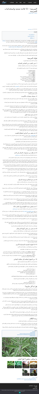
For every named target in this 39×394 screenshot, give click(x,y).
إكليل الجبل (16, 46)
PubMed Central (32, 332)
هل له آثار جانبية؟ (31, 36)
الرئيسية (35, 2)
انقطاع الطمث (33, 135)
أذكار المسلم (35, 388)
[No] (37, 391)
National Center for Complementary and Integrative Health (26, 334)
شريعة (24, 2)
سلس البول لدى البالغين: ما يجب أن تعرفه (30, 379)
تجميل (17, 2)
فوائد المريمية (31, 34)
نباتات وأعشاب (34, 377)
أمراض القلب (15, 208)
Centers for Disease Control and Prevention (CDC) (27, 333)
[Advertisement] (19, 21)
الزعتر (10, 46)
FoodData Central (32, 335)
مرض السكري (17, 155)
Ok (19, 392)
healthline (33, 331)
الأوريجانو (20, 46)
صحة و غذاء (30, 2)
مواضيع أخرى (12, 2)
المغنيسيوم (17, 86)
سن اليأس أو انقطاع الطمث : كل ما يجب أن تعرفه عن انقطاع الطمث (26, 378)
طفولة (20, 2)
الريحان (12, 46)
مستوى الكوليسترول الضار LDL (28, 211)
